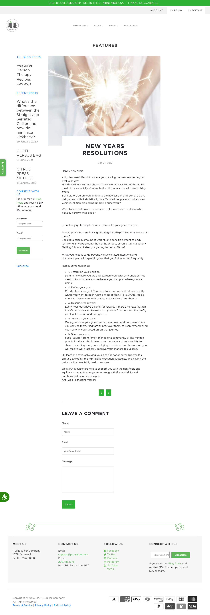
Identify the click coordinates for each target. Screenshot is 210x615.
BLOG (97, 25)
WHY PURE (79, 25)
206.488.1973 (66, 562)
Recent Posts (27, 93)
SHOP (112, 25)
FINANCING (130, 25)
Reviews (24, 84)
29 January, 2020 (27, 141)
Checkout (195, 10)
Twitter (110, 554)
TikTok (110, 569)
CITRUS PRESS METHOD (25, 174)
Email (65, 442)
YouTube (111, 565)
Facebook (112, 551)
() (176, 10)
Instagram (112, 562)
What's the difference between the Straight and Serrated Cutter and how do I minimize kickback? (28, 119)
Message (67, 461)
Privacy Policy (43, 605)
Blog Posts (174, 563)
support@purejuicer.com (73, 554)
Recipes (24, 79)
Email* (20, 233)
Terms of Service (23, 605)
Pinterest (112, 558)
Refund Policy (62, 605)
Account (156, 10)
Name (65, 423)
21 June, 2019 (25, 160)
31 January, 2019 (26, 183)
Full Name (22, 218)
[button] (3, 167)
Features (25, 65)
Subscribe (23, 250)
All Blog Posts (29, 57)
